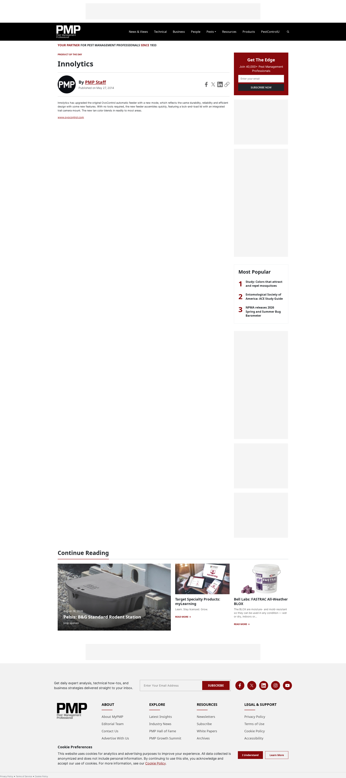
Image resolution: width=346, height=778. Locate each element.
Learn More (277, 755)
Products (249, 32)
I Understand (250, 755)
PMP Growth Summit (165, 738)
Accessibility (253, 738)
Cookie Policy (254, 731)
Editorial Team (113, 724)
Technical (160, 32)
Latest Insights (160, 716)
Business (179, 32)
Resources (229, 32)
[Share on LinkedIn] (220, 84)
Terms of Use (254, 724)
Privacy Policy (254, 716)
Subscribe (216, 685)
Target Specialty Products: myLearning (197, 601)
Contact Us (110, 731)
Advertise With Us (115, 738)
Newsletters (206, 716)
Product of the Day (70, 54)
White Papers (207, 731)
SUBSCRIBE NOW (261, 87)
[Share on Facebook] (206, 84)
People (195, 32)
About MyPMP (112, 716)
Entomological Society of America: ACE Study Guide (264, 296)
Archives (203, 738)
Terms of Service (24, 776)
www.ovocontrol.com (71, 117)
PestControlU (270, 32)
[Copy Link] (227, 84)
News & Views (138, 32)
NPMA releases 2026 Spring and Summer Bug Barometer (263, 311)
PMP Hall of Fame (162, 731)
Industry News (160, 724)
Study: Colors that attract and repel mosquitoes (264, 284)
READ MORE (182, 616)
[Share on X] (213, 84)
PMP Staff (95, 82)
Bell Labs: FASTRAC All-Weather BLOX (261, 601)
